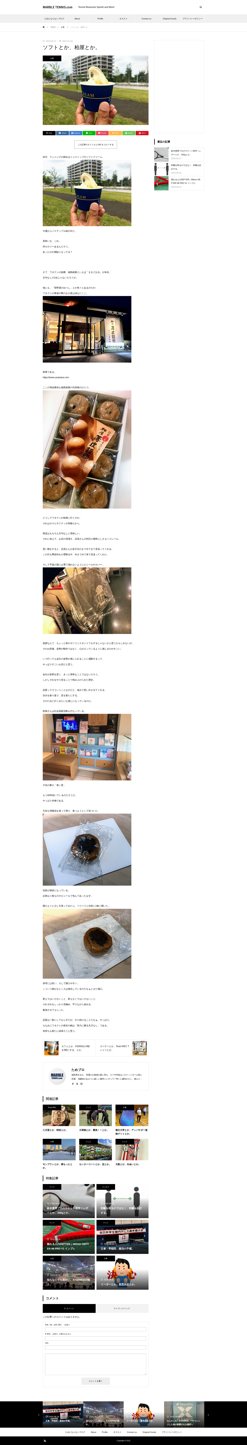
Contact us (146, 18)
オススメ (123, 18)
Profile (100, 18)
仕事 (52, 58)
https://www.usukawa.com (56, 377)
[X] (77, 1083)
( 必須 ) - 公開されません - (58, 1334)
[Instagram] (81, 1083)
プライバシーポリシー (193, 18)
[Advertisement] (179, 87)
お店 (52, 1258)
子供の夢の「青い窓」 (54, 785)
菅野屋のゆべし (62, 288)
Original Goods (169, 18)
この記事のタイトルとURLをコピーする (96, 144)
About (77, 18)
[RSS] (44, 1440)
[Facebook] (72, 1083)
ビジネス (105, 1187)
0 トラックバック (122, 1308)
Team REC (52, 1107)
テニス (88, 1107)
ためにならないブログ (54, 18)
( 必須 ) (57, 1325)
